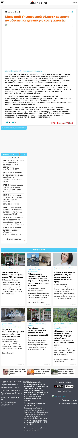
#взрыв (4, 327)
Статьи (18, 268)
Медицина (57, 268)
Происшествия (32, 269)
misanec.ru (4, 406)
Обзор (36, 268)
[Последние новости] (20, 154)
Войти (74, 2)
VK (67, 123)
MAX (53, 123)
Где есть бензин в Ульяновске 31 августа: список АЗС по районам (12, 274)
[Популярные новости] (24, 154)
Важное (4, 323)
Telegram (61, 123)
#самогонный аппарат (14, 327)
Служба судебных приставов (68, 403)
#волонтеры (57, 327)
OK (71, 123)
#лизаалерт (66, 327)
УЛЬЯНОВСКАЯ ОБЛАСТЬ (32, 71)
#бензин (9, 270)
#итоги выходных (33, 271)
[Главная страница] (38, 2)
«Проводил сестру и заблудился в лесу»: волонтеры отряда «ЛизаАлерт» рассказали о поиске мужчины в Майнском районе (64, 338)
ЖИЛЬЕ (8, 71)
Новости (4, 268)
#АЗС (3, 270)
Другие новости (13, 239)
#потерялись (57, 328)
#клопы (56, 270)
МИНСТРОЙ (16, 71)
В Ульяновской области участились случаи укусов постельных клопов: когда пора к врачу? (64, 277)
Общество (12, 268)
